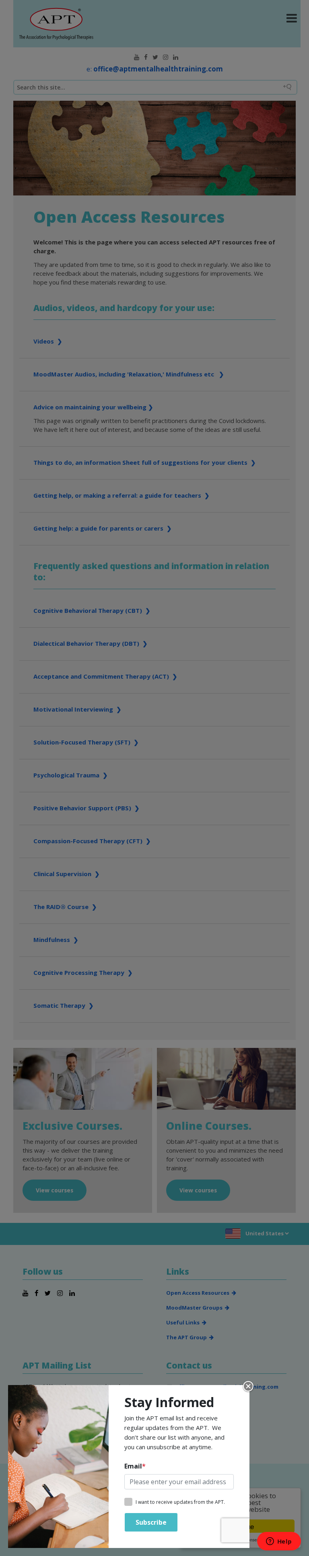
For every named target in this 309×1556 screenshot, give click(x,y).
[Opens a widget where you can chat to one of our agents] (279, 1542)
